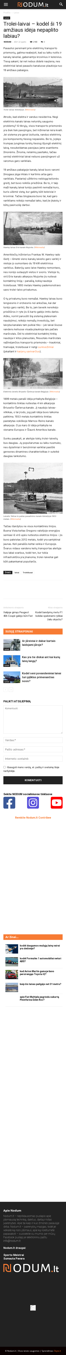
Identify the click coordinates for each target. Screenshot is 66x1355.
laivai (17, 572)
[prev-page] (5, 690)
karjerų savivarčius (28, 351)
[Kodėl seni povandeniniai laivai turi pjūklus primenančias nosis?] (11, 677)
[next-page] (11, 690)
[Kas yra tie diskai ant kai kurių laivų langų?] (11, 661)
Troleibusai (28, 572)
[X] (14, 591)
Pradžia (6, 12)
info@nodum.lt (11, 1240)
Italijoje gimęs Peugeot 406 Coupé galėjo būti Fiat (18, 614)
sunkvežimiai (46, 347)
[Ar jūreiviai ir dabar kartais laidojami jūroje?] (11, 645)
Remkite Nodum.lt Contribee (33, 817)
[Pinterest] (22, 591)
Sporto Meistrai (13, 1255)
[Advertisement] (28, 876)
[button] (5, 4)
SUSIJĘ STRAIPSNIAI (19, 631)
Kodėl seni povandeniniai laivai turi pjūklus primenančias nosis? (41, 677)
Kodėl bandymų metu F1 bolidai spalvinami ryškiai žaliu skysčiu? (49, 616)
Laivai (16, 12)
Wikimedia (30, 110)
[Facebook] (6, 591)
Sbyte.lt (57, 1350)
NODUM (7, 41)
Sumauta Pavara (14, 1258)
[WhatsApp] (30, 591)
